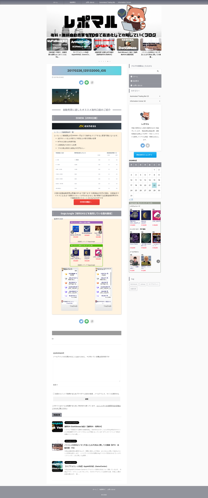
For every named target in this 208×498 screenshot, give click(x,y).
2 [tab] (101, 61)
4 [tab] (106, 61)
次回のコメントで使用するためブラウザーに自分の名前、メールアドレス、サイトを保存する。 (87, 394)
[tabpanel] (81, 47)
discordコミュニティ (144, 155)
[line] (86, 82)
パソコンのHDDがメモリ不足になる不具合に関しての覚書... (151, 54)
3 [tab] (103, 61)
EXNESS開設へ (85, 202)
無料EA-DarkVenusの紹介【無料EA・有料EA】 (83, 426)
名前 (55, 385)
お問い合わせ (90, 2)
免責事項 (72, 2)
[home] (147, 145)
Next (159, 48)
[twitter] (81, 82)
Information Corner (124, 2)
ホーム (55, 2)
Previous (49, 48)
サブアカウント (154, 284)
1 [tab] (99, 61)
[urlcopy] (92, 82)
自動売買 (133, 289)
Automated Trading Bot (107, 2)
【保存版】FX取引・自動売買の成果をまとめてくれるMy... (57, 54)
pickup (143, 284)
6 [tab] (110, 61)
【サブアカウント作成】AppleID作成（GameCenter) (85, 466)
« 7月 (131, 199)
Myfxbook (133, 284)
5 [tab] (108, 61)
